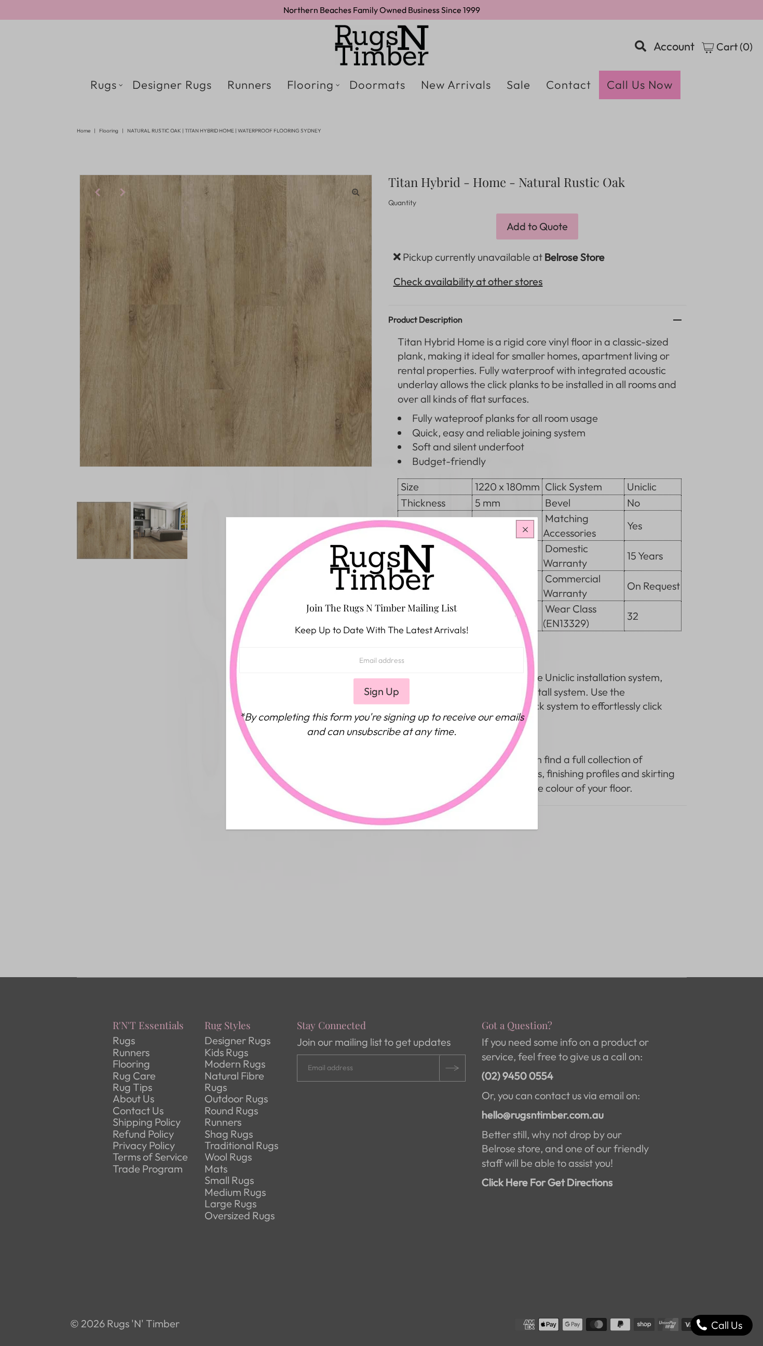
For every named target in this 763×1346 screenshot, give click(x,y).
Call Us (725, 1324)
